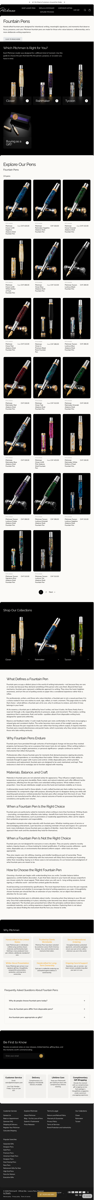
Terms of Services (53, 1118)
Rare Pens (6, 1159)
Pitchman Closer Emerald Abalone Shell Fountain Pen (69, 228)
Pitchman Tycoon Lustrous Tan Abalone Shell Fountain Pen (41, 573)
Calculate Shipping (10, 1124)
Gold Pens (6, 1144)
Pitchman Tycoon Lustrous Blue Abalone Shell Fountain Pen (70, 344)
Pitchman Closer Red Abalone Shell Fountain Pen (11, 344)
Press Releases (29, 1118)
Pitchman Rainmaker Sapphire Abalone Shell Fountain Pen (41, 227)
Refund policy (7, 1190)
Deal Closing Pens (9, 1156)
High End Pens (8, 1165)
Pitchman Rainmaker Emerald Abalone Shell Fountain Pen (71, 402)
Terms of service (25, 1190)
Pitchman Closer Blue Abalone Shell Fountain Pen (40, 285)
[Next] (64, 2)
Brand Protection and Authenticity (59, 1121)
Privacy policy (16, 1190)
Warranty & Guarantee (55, 1112)
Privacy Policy (52, 1115)
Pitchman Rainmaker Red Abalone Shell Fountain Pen (11, 402)
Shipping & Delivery (10, 1118)
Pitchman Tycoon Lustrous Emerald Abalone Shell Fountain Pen (41, 517)
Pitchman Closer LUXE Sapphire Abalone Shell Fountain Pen (11, 228)
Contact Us (7, 1109)
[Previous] (30, 2)
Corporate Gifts (8, 1138)
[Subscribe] (41, 1049)
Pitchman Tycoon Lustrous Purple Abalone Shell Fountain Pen (12, 517)
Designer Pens (8, 1141)
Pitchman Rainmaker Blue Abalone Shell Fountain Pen (11, 458)
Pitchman (9, 221)
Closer (77, 1109)
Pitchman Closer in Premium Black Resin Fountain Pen (40, 345)
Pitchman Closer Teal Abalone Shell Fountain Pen (40, 402)
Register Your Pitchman (11, 1121)
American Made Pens (10, 1150)
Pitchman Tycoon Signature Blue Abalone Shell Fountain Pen (12, 573)
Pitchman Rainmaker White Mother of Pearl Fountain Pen (70, 458)
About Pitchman (29, 1109)
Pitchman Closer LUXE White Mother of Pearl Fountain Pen (11, 286)
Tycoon (77, 1115)
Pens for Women (9, 1168)
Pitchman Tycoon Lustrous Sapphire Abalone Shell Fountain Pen (70, 517)
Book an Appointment (11, 1112)
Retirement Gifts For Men (12, 1162)
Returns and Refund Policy (56, 1109)
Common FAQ (8, 1115)
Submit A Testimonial (31, 1115)
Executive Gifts (8, 1171)
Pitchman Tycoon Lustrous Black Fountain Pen (70, 284)
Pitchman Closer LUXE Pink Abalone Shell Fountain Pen (40, 459)
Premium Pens (8, 1147)
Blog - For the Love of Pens (33, 1112)
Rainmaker (79, 1112)
